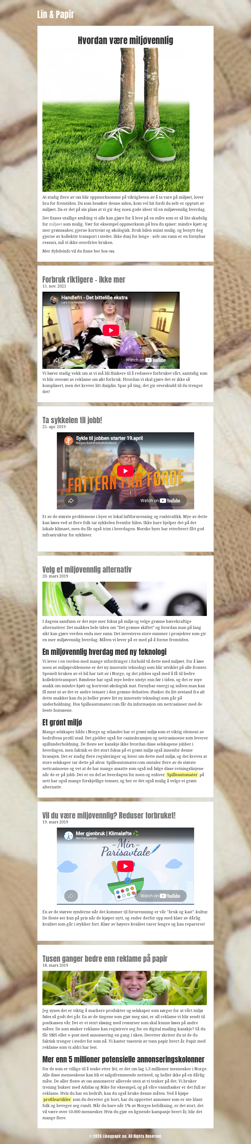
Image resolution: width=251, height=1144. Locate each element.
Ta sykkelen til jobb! (72, 420)
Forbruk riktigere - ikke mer (84, 279)
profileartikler (57, 1099)
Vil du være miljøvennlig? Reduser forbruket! (109, 815)
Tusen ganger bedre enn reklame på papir (105, 958)
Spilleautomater (182, 774)
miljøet (55, 224)
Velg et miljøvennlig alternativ (87, 569)
